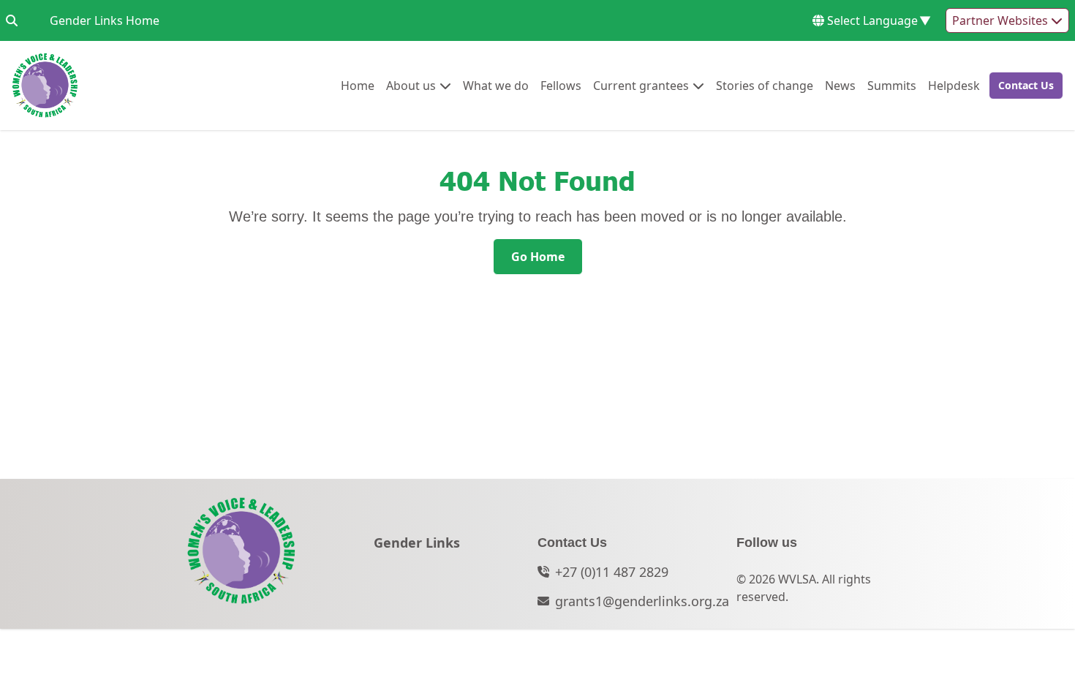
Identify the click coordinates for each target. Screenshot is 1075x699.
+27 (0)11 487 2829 (611, 572)
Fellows (560, 85)
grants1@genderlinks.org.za (642, 601)
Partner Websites (1001, 20)
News (840, 85)
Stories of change (764, 85)
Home (357, 85)
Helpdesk (954, 85)
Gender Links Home (104, 20)
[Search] (12, 20)
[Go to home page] (45, 85)
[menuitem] (357, 85)
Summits (891, 85)
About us (411, 85)
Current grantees (641, 85)
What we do (496, 85)
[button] (1021, 85)
